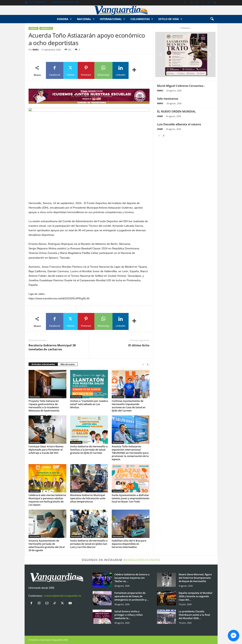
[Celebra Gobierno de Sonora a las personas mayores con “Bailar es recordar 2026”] (102, 580)
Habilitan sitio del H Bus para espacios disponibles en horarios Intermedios (129, 544)
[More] (134, 70)
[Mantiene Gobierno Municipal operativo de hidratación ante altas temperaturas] (89, 478)
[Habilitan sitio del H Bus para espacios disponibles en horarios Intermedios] (131, 524)
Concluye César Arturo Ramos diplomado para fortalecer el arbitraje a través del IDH (46, 449)
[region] (89, 96)
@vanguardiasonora (142, 560)
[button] (212, 19)
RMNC (36, 49)
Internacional (111, 19)
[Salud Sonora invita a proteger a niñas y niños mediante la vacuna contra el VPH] (102, 617)
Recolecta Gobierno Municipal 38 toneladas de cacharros (52, 347)
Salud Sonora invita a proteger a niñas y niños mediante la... (128, 615)
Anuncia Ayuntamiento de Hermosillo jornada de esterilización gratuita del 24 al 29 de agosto (47, 545)
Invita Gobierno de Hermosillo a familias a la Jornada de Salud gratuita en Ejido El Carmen (89, 449)
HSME (160, 116)
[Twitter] (209, 2)
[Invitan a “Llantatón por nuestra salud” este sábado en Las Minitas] (89, 384)
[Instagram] (191, 2)
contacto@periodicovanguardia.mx (62, 595)
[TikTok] (203, 2)
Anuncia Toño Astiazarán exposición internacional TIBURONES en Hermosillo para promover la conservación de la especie (130, 453)
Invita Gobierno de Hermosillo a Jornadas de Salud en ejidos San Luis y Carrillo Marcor (89, 544)
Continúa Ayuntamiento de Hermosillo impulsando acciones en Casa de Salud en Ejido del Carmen (128, 405)
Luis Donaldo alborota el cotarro (179, 124)
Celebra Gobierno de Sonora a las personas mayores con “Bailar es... (132, 578)
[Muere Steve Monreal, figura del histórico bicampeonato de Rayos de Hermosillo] (166, 580)
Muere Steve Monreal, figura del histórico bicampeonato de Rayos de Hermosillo (195, 578)
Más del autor (67, 364)
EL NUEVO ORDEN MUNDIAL (176, 111)
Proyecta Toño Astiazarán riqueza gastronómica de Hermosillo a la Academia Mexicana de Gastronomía (44, 405)
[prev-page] (143, 364)
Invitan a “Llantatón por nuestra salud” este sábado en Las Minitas (89, 404)
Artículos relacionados (43, 364)
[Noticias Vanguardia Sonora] (121, 10)
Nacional (84, 19)
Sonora (62, 19)
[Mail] (197, 2)
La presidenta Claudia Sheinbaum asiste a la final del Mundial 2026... (194, 615)
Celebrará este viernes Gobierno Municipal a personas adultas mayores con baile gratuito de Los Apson (47, 499)
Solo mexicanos (167, 98)
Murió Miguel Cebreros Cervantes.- (181, 86)
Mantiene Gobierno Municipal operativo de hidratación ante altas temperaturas (87, 498)
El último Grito (138, 345)
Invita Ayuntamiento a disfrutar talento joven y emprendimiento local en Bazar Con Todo (130, 498)
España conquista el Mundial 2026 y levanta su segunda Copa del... (195, 596)
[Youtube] (215, 2)
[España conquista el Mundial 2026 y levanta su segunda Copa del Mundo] (166, 598)
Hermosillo (46, 28)
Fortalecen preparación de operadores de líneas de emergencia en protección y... (131, 596)
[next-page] (148, 364)
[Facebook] (185, 2)
